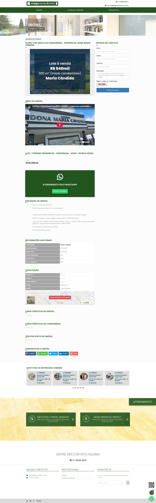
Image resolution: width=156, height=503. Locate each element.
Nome (98, 48)
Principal (39, 10)
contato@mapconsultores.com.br (38, 475)
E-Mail (98, 56)
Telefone (99, 63)
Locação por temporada (75, 10)
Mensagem (100, 71)
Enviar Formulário (113, 90)
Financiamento (114, 10)
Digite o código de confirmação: (107, 81)
